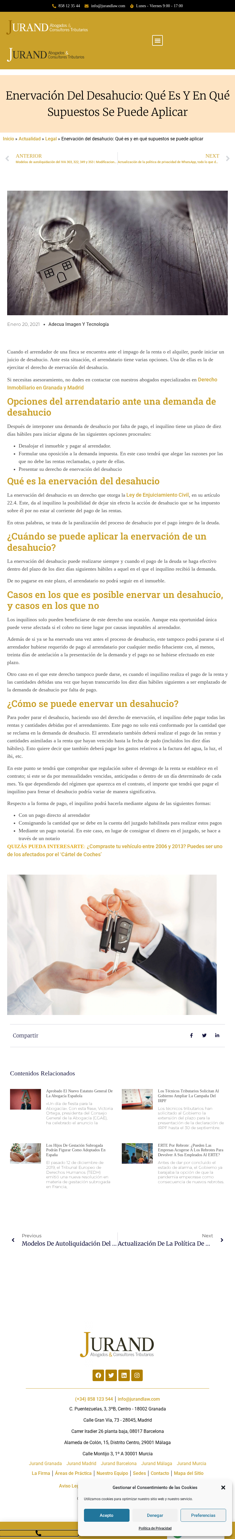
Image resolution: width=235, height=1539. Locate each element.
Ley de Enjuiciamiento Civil (157, 495)
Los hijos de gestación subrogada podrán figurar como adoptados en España (75, 1150)
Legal (51, 139)
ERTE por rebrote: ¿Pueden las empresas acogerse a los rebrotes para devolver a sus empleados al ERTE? (190, 1150)
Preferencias (203, 1515)
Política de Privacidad (155, 1528)
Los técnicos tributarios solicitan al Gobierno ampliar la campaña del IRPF (188, 1096)
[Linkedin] (124, 1375)
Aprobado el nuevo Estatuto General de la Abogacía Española (79, 1093)
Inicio (8, 139)
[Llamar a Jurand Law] (39, 1533)
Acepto (106, 1515)
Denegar (155, 1515)
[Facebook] (98, 1375)
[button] (223, 1487)
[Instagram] (137, 1375)
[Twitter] (111, 1375)
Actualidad (30, 139)
